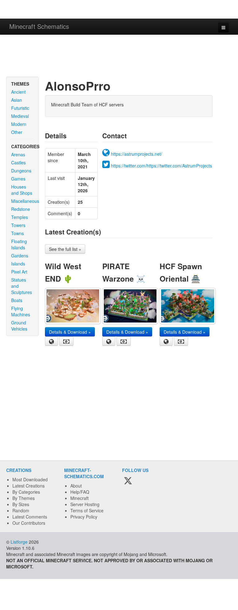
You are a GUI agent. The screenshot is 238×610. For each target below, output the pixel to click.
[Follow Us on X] (128, 481)
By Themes (23, 498)
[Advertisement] (119, 56)
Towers (18, 225)
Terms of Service (87, 510)
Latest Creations (28, 486)
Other (16, 132)
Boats (16, 300)
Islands (18, 263)
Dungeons (21, 170)
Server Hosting (84, 504)
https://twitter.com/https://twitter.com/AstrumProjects (161, 166)
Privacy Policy (83, 517)
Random (20, 510)
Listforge (19, 542)
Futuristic (20, 108)
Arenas (18, 154)
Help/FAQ (79, 492)
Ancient (18, 92)
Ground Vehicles (19, 325)
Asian (16, 100)
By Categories (26, 492)
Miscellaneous (24, 201)
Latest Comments (29, 517)
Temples (19, 217)
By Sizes (20, 504)
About (76, 486)
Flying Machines (20, 311)
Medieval (20, 116)
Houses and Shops (21, 190)
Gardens (19, 255)
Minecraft (79, 498)
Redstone (20, 209)
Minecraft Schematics (39, 26)
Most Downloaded (30, 479)
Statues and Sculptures (21, 286)
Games (18, 179)
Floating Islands (19, 244)
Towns (17, 233)
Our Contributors (28, 523)
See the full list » (65, 249)
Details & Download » (70, 332)
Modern (18, 124)
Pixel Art (19, 272)
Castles (18, 162)
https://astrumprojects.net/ (136, 154)
